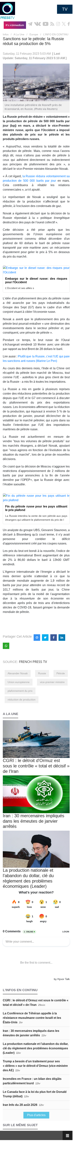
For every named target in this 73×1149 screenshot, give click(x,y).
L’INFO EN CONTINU (55, 34)
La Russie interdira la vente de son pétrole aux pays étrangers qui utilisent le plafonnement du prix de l (36, 517)
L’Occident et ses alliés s (19, 288)
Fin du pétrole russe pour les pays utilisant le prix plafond (36, 508)
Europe (34, 34)
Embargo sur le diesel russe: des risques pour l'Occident (36, 280)
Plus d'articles (36, 1115)
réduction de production (21, 699)
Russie (42, 673)
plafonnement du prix (20, 690)
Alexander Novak (18, 673)
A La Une (19, 34)
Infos (6, 34)
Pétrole (60, 673)
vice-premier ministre (52, 682)
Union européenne (19, 682)
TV (64, 9)
